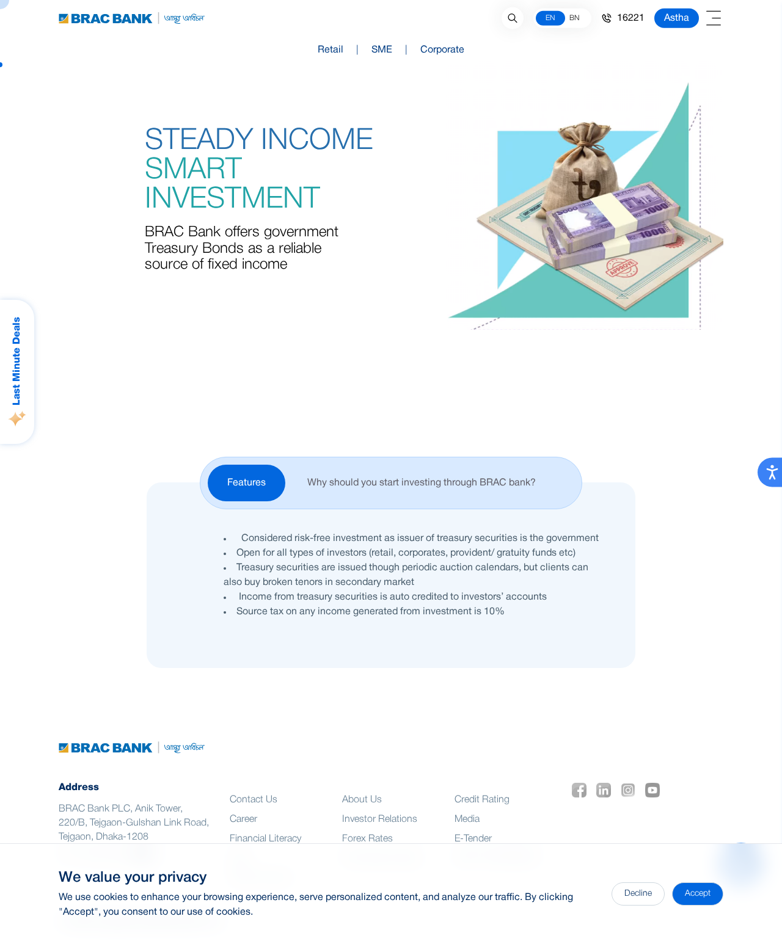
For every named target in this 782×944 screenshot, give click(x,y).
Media (467, 819)
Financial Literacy (265, 839)
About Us (362, 800)
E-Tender (473, 839)
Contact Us (253, 800)
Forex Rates (367, 839)
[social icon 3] (630, 790)
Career (243, 819)
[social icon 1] (581, 790)
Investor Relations (379, 819)
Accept (698, 894)
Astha (676, 18)
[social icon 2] (606, 790)
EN (550, 18)
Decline (638, 894)
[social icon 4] (655, 790)
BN (574, 18)
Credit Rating (482, 800)
